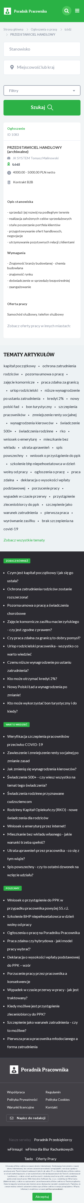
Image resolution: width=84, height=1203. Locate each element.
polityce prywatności (54, 1189)
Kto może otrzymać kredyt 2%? (32, 678)
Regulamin (53, 1092)
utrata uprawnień (35, 447)
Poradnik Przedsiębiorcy (53, 1140)
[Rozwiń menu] (77, 11)
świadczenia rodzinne (36, 431)
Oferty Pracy (46, 1159)
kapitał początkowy (20, 366)
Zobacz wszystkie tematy (24, 540)
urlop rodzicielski (24, 390)
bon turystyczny (39, 406)
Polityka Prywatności (22, 1099)
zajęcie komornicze (19, 382)
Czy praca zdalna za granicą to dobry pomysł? (43, 637)
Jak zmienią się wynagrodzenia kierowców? (42, 769)
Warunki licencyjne (20, 1107)
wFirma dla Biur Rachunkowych (49, 1149)
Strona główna (13, 29)
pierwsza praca (57, 512)
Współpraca (16, 1092)
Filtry (13, 90)
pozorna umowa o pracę (44, 374)
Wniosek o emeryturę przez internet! (36, 826)
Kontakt (52, 1107)
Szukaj (38, 107)
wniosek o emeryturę (20, 439)
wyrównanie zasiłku (19, 520)
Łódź (68, 29)
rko (63, 431)
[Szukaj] (66, 10)
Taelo (28, 1159)
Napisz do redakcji (31, 1118)
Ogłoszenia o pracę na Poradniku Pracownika (43, 932)
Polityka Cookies (58, 1099)
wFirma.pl (14, 1149)
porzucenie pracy (46, 488)
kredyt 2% (55, 398)
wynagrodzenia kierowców (31, 423)
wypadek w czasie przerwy (25, 496)
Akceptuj (42, 1197)
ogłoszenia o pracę (50, 471)
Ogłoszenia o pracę (44, 29)
